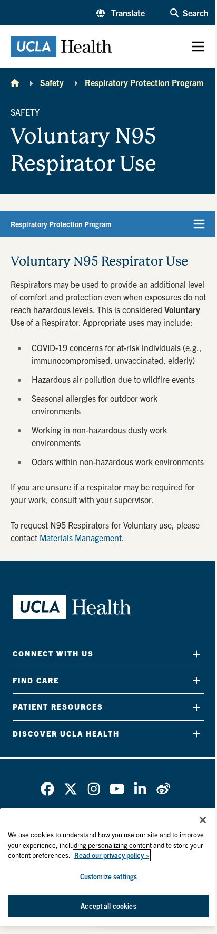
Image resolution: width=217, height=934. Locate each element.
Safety (52, 82)
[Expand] (196, 653)
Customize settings (108, 876)
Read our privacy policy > (111, 855)
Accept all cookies (108, 905)
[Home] (15, 82)
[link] (47, 788)
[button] (120, 12)
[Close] (202, 820)
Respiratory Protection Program (144, 82)
